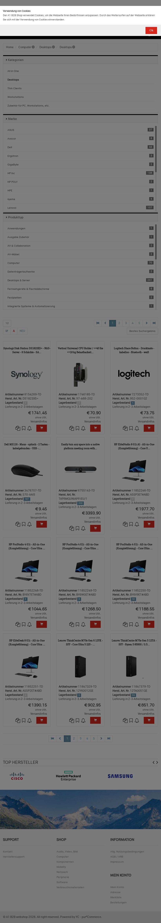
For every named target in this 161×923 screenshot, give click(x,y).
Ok (151, 30)
